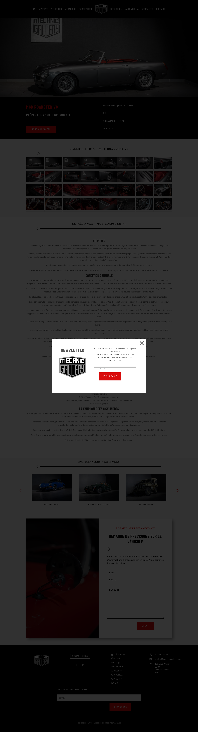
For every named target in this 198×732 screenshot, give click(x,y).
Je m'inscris (110, 376)
